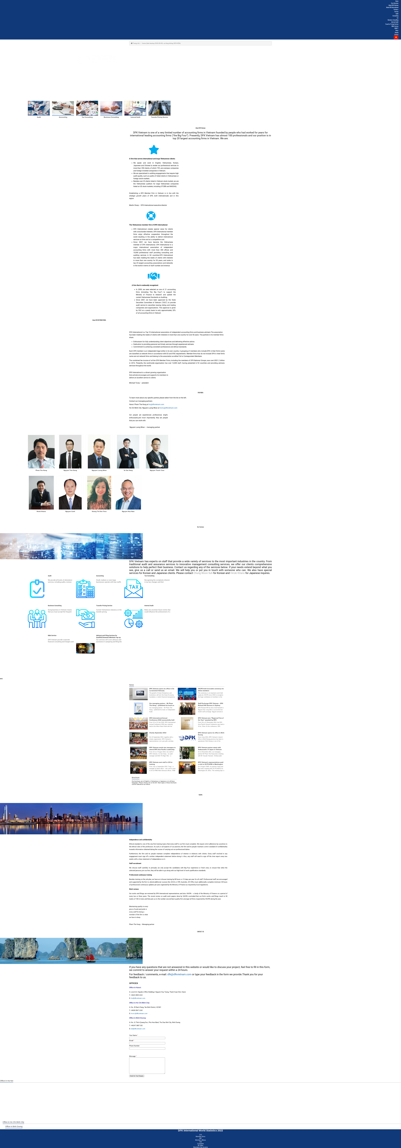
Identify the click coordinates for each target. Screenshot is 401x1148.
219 (200, 1135)
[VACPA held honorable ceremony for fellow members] (187, 694)
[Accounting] (63, 108)
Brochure (135, 778)
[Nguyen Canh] (70, 493)
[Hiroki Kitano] (41, 493)
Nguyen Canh (70, 511)
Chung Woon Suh (203, 573)
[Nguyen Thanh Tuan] (157, 452)
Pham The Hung (41, 470)
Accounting (395, 16)
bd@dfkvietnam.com (138, 1029)
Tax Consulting (87, 117)
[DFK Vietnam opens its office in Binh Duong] (187, 738)
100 (200, 1142)
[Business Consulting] (111, 108)
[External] (396, 38)
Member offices (200, 1140)
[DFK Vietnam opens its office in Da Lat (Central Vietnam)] (138, 694)
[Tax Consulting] (87, 108)
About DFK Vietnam (393, 5)
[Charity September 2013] (138, 738)
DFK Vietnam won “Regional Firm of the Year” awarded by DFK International (211, 720)
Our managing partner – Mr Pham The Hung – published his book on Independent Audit (161, 705)
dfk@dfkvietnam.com (179, 974)
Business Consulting (393, 20)
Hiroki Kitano (41, 511)
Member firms (200, 1136)
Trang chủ (136, 43)
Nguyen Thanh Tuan (157, 470)
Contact (396, 34)
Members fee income (200, 1147)
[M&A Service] (37, 648)
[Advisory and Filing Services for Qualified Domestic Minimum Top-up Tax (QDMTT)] (85, 648)
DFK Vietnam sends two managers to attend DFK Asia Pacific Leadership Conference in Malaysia (162, 749)
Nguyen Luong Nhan (99, 470)
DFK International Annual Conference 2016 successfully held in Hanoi (161, 720)
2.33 (200, 1145)
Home (396, 1)
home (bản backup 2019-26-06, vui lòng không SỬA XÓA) (161, 43)
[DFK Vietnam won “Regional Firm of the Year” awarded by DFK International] (187, 723)
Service (396, 11)
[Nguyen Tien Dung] (70, 452)
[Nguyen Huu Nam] (128, 493)
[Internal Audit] (135, 108)
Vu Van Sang (128, 470)
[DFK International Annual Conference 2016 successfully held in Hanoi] (138, 723)
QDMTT (396, 28)
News (397, 30)
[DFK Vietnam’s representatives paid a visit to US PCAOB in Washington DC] (187, 767)
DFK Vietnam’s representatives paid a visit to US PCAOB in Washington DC (210, 764)
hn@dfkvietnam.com (156, 404)
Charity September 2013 (157, 733)
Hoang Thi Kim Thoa (99, 511)
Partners (396, 9)
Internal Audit (394, 22)
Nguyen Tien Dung (70, 470)
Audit (397, 14)
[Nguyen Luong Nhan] (99, 452)
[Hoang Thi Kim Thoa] (99, 493)
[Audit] (39, 108)
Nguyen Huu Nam (128, 511)
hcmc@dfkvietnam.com (168, 408)
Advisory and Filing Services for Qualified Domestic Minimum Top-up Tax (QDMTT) (108, 637)
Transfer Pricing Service (391, 24)
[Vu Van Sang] (128, 452)
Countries (200, 1143)
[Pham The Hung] (41, 452)
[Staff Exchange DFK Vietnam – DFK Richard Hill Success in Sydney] (187, 708)
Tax (397, 18)
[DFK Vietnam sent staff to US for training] (138, 767)
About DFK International (392, 7)
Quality (396, 32)
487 (200, 1138)
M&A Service (395, 26)
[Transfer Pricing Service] (159, 108)
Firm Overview (394, 3)
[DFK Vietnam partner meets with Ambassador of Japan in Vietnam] (187, 753)
